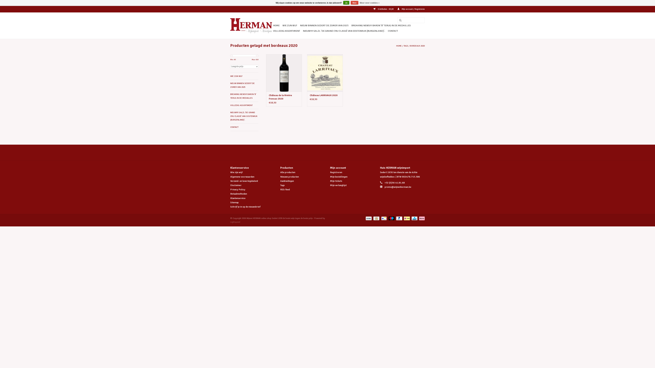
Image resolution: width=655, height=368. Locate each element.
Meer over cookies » (370, 3)
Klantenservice (237, 198)
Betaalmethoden (238, 193)
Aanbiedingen (287, 181)
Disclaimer (236, 185)
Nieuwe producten (289, 176)
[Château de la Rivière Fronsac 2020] (284, 73)
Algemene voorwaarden (242, 176)
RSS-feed (285, 189)
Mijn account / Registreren (413, 9)
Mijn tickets (336, 181)
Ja (346, 3)
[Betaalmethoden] (368, 218)
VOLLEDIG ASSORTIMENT (286, 30)
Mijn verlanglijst (338, 185)
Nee (354, 3)
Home (276, 25)
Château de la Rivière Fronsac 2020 (280, 97)
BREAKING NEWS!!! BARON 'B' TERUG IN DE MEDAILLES (381, 25)
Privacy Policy (237, 189)
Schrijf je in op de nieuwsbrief (245, 206)
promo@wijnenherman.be (398, 187)
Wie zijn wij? (236, 172)
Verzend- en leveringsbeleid (244, 181)
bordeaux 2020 (417, 46)
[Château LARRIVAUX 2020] (325, 73)
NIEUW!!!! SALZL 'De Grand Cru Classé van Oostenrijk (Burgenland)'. (344, 30)
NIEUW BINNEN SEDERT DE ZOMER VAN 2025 (324, 25)
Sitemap (234, 202)
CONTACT (393, 30)
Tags (406, 46)
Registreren (336, 172)
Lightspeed (235, 222)
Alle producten (287, 172)
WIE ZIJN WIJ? (289, 25)
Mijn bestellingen (338, 176)
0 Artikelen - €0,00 (385, 9)
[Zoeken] (399, 20)
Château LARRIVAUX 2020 (324, 95)
